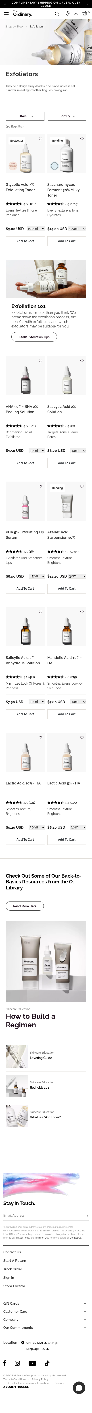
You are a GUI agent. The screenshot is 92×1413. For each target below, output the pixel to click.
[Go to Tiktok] (47, 1363)
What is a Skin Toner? (45, 1117)
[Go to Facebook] (4, 1363)
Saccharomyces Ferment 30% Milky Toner (63, 189)
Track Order (12, 1269)
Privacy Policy (23, 1238)
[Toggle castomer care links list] (85, 1311)
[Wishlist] (40, 137)
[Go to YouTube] (32, 1363)
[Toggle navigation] (6, 13)
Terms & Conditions (14, 1379)
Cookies (59, 1383)
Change (53, 1342)
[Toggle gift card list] (85, 1303)
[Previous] (5, 4)
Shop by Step (14, 26)
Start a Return (14, 1261)
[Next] (87, 4)
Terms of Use (42, 1238)
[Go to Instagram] (17, 1363)
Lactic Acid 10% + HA (23, 783)
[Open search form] (57, 13)
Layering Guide (41, 1058)
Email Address (14, 1215)
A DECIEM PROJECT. (16, 1386)
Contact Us (75, 1238)
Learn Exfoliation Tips (34, 337)
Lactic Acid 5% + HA (63, 783)
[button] (79, 1388)
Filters (22, 116)
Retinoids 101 (39, 1087)
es (43, 1348)
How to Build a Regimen (30, 1020)
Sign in (8, 1278)
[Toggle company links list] (85, 1319)
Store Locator (14, 1286)
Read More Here (24, 906)
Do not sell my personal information (27, 1383)
